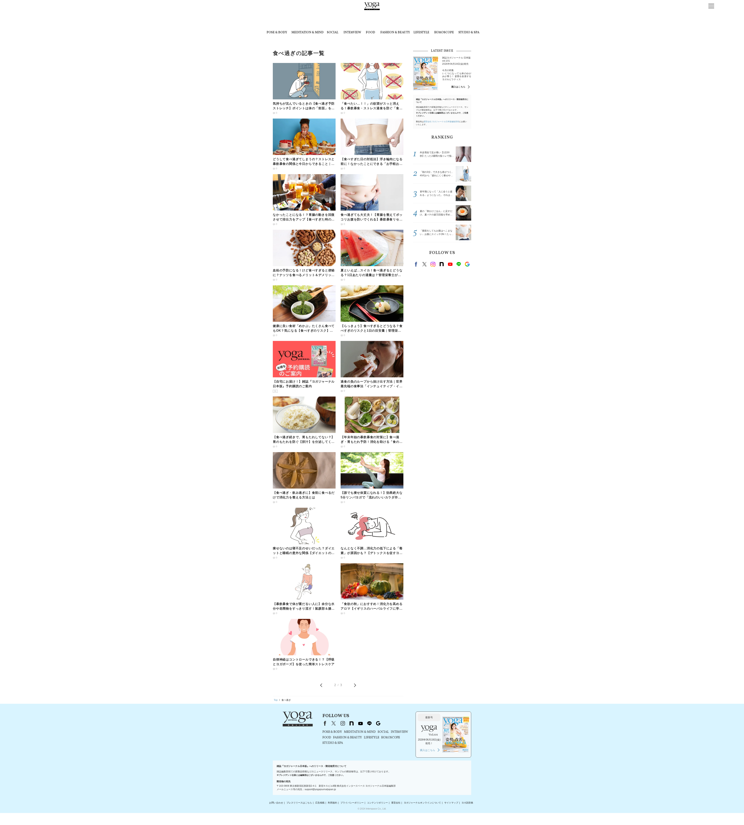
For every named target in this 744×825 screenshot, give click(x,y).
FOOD (370, 32)
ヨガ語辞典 (467, 802)
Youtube (450, 264)
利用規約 (332, 802)
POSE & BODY (277, 32)
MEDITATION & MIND (307, 32)
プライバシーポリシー (352, 802)
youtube (360, 723)
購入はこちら (458, 86)
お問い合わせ (276, 802)
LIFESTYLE (421, 32)
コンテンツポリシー (377, 802)
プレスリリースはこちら (299, 802)
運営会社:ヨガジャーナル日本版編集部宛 (441, 121)
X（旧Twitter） (333, 723)
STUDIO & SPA (468, 32)
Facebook (416, 264)
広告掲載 (320, 802)
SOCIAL (332, 32)
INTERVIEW (352, 32)
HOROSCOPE (444, 32)
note (441, 264)
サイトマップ (451, 802)
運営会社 (395, 802)
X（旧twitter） (424, 264)
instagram (433, 264)
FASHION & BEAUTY (395, 32)
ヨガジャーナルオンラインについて (422, 802)
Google (467, 264)
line (458, 264)
